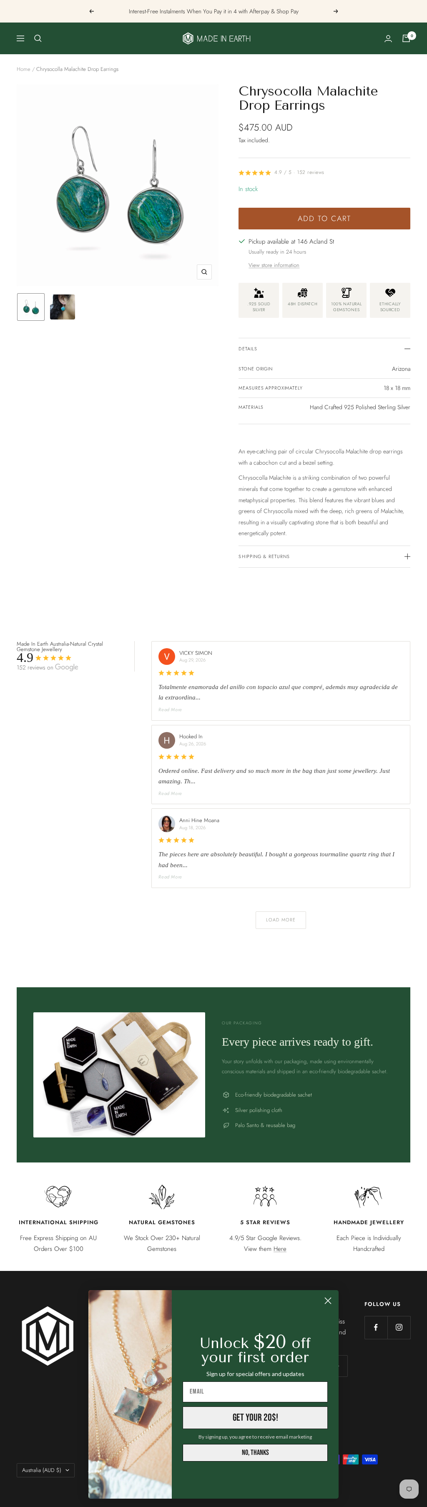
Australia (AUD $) (41, 1470)
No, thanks (255, 1452)
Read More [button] (170, 709)
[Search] (38, 38)
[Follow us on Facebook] (375, 1327)
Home (23, 69)
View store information (274, 265)
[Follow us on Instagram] (398, 1327)
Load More (281, 919)
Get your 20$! (255, 1417)
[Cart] (406, 38)
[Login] (388, 38)
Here (280, 1248)
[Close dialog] (328, 1300)
